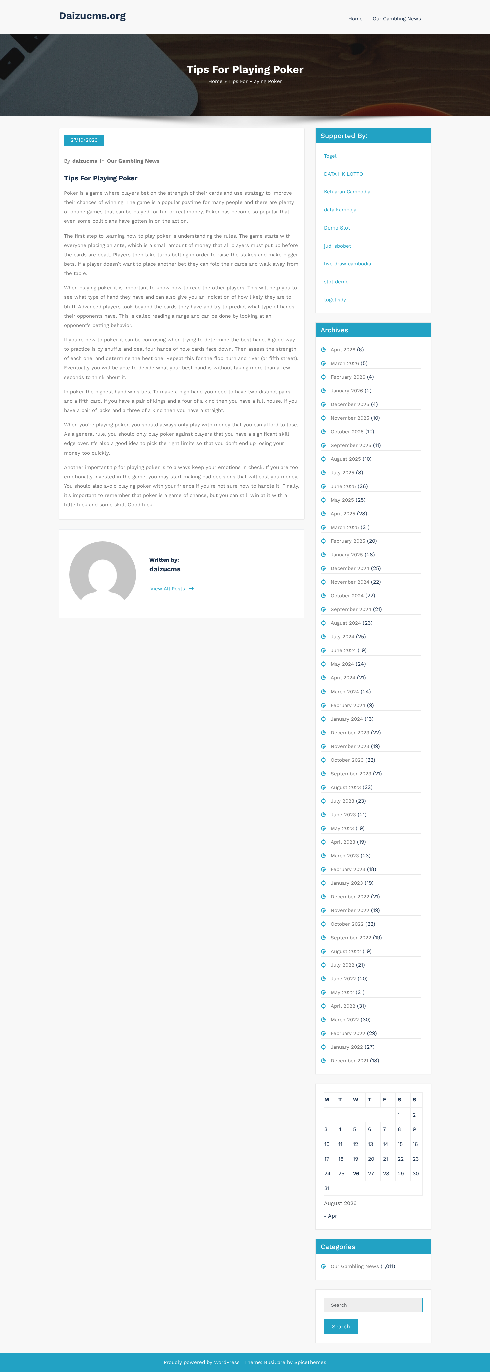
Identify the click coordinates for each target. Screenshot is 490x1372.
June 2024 (343, 650)
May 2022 (342, 992)
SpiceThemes (309, 1362)
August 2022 (346, 951)
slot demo (336, 282)
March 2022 (345, 1020)
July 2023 (342, 801)
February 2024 (348, 705)
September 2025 (351, 445)
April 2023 (343, 842)
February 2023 (348, 869)
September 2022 (351, 938)
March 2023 (345, 856)
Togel (330, 156)
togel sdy (335, 300)
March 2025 (345, 527)
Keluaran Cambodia (347, 192)
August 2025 (346, 459)
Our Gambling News (397, 19)
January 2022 (347, 1047)
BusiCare (275, 1362)
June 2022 (343, 979)
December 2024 (350, 568)
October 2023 (347, 760)
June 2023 (343, 815)
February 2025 (348, 541)
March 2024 (345, 692)
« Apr (330, 1216)
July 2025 (342, 473)
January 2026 (347, 391)
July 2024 (342, 637)
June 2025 (343, 486)
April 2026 (343, 350)
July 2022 (342, 965)
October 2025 (347, 432)
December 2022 (350, 897)
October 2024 (347, 596)
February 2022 (348, 1033)
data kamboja (340, 210)
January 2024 (347, 719)
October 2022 (347, 924)
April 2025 (343, 514)
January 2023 (347, 883)
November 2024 (350, 582)
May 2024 (342, 664)
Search (341, 1326)
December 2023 (350, 733)
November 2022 (350, 910)
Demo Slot (337, 228)
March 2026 (345, 363)
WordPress (227, 1362)
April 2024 (343, 678)
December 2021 (349, 1061)
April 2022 (343, 1006)
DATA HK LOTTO (343, 174)
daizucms (84, 161)
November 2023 (350, 746)
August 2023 (346, 787)
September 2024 (351, 609)
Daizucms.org (92, 15)
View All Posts (168, 589)
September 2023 (351, 774)
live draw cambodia (347, 264)
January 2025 (347, 555)
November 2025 (350, 418)
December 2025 (350, 404)
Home (355, 19)
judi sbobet (337, 246)
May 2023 (342, 828)
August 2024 (346, 623)
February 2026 (348, 377)
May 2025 (342, 500)
